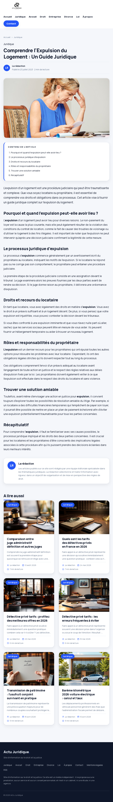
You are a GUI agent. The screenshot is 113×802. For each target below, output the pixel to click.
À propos (88, 16)
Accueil (8, 16)
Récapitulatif (17, 175)
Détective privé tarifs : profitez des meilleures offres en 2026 (28, 618)
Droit (43, 16)
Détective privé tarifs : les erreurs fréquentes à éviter (80, 618)
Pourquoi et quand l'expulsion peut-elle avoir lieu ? (36, 152)
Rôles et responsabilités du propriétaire (31, 166)
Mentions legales (95, 765)
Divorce (68, 16)
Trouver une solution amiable (25, 170)
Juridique (20, 16)
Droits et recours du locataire (25, 161)
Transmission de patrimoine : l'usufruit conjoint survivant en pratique (26, 694)
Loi (77, 16)
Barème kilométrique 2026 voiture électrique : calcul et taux (78, 694)
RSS (5, 770)
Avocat (33, 16)
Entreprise (55, 16)
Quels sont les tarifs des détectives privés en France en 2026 (77, 543)
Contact (11, 23)
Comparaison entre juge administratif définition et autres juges (24, 543)
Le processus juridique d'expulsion (28, 157)
